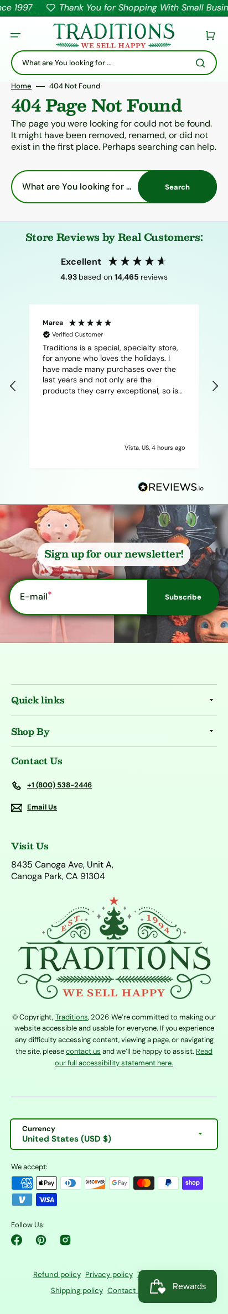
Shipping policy (77, 1290)
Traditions (71, 1017)
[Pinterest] (41, 1240)
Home (21, 86)
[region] (114, 386)
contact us (83, 1051)
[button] (15, 35)
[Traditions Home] (113, 35)
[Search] (202, 63)
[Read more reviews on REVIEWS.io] (171, 487)
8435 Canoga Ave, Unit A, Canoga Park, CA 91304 (62, 870)
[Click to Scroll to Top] (208, 1250)
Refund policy (57, 1274)
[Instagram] (65, 1240)
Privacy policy (109, 1274)
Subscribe (183, 597)
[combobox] (114, 62)
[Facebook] (16, 1240)
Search (177, 187)
